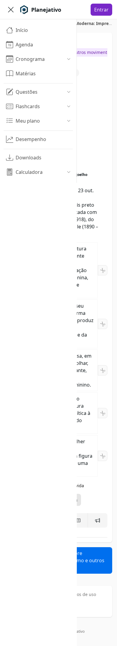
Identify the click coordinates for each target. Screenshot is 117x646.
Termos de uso (81, 594)
